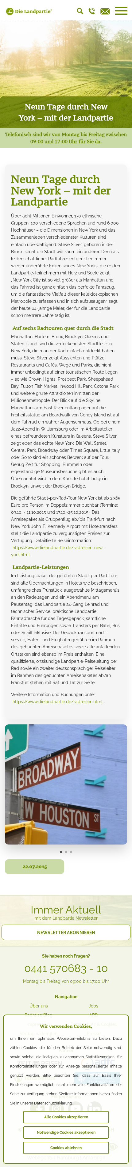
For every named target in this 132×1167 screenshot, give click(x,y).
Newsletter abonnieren (66, 932)
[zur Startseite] (29, 13)
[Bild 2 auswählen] (66, 852)
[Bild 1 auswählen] (61, 852)
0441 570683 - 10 (66, 968)
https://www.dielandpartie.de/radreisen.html (58, 701)
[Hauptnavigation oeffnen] (121, 11)
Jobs (93, 1005)
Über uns (38, 1005)
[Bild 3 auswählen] (71, 852)
